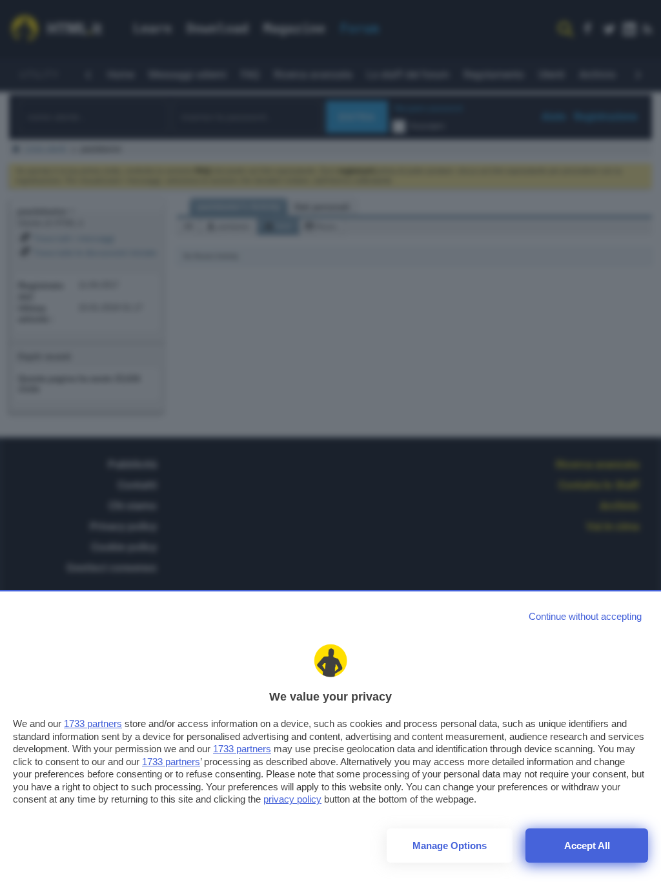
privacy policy (292, 799)
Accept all (587, 845)
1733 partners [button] (93, 723)
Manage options (449, 845)
